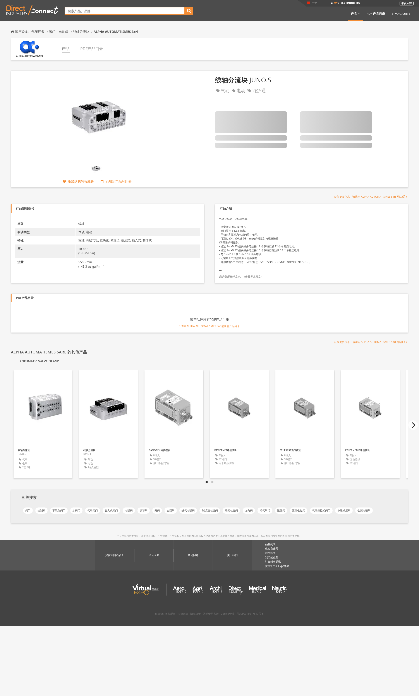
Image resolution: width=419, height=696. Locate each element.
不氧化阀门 (58, 510)
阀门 (28, 510)
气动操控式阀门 (321, 510)
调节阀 (144, 510)
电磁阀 (129, 510)
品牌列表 (270, 544)
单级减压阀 (343, 510)
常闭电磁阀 (231, 510)
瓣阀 (157, 510)
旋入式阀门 (111, 510)
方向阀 (249, 510)
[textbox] (125, 11)
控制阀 (41, 510)
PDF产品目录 (91, 48)
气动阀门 (92, 510)
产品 (354, 14)
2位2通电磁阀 (210, 510)
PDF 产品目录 (375, 14)
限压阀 (281, 510)
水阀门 (76, 510)
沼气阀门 (265, 510)
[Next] (413, 425)
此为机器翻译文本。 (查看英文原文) (240, 276)
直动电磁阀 (298, 510)
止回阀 (171, 510)
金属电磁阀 (364, 510)
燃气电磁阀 (188, 510)
